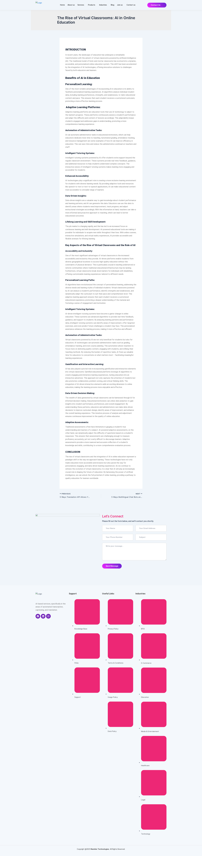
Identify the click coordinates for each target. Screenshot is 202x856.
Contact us (131, 5)
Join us (120, 5)
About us (71, 5)
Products (91, 5)
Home (62, 5)
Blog (112, 5)
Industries (103, 5)
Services (81, 5)
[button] (81, 5)
